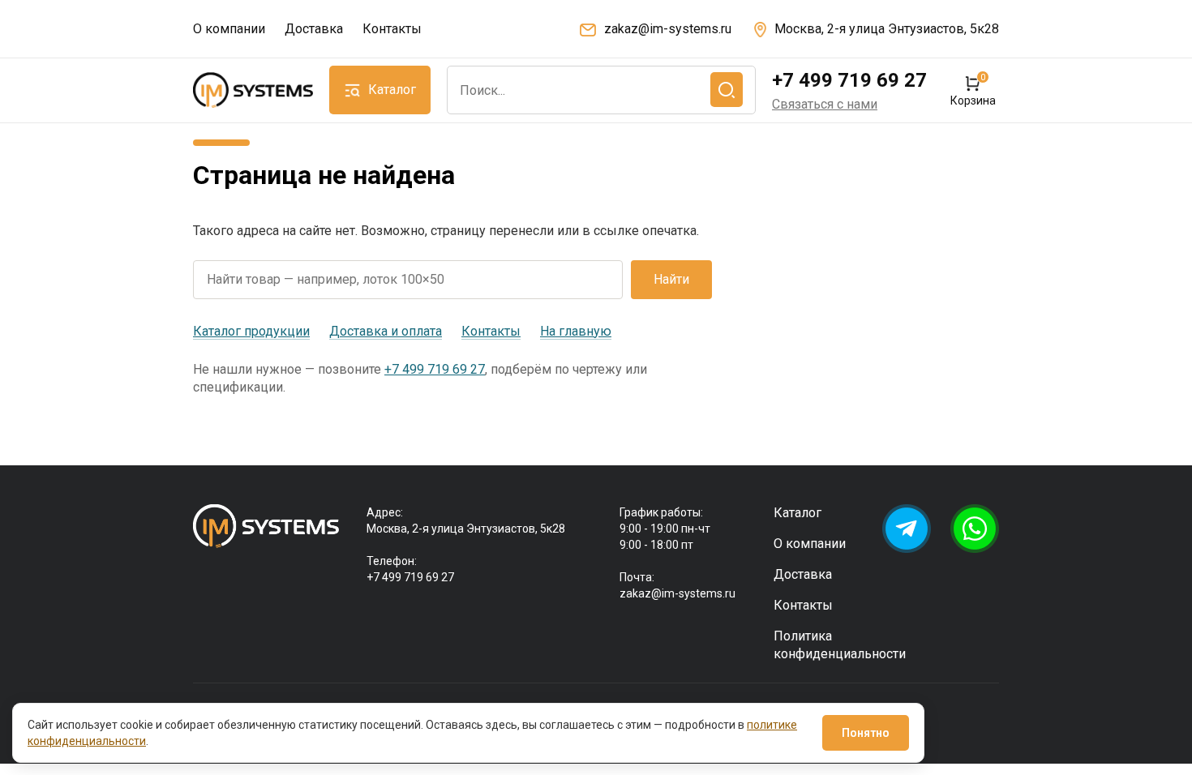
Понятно (866, 732)
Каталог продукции (251, 331)
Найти (671, 279)
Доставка (314, 28)
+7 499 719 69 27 (849, 80)
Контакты (392, 28)
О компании (229, 28)
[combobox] (601, 90)
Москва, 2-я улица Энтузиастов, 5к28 (886, 28)
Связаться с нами (824, 104)
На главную (575, 331)
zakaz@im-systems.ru (667, 28)
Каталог (797, 512)
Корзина (972, 90)
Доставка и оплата (385, 331)
